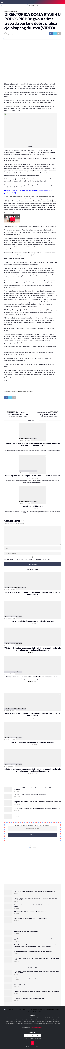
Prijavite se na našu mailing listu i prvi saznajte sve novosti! (32, 825)
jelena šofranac (21, 391)
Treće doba (13, 11)
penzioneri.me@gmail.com (37, 1027)
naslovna (29, 391)
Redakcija (10, 32)
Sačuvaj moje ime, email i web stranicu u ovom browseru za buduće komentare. (27, 559)
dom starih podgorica (10, 391)
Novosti (7, 11)
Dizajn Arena (39, 1046)
